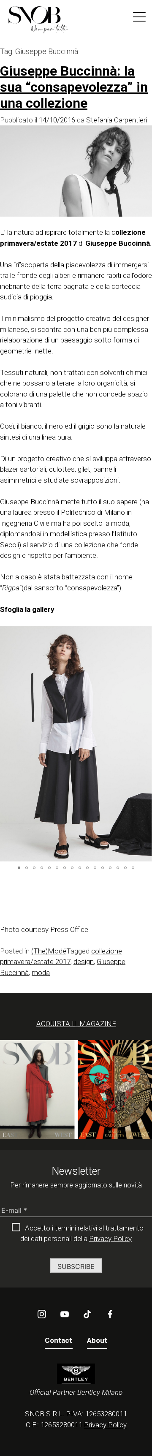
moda (41, 972)
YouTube (64, 1314)
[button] (144, 743)
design (83, 961)
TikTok (87, 1314)
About (97, 1340)
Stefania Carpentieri (116, 120)
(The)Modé (48, 951)
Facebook (110, 1314)
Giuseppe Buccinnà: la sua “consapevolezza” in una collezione (74, 87)
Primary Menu (139, 18)
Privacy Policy (110, 1238)
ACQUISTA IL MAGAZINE (76, 1023)
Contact (59, 1340)
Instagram (42, 1314)
